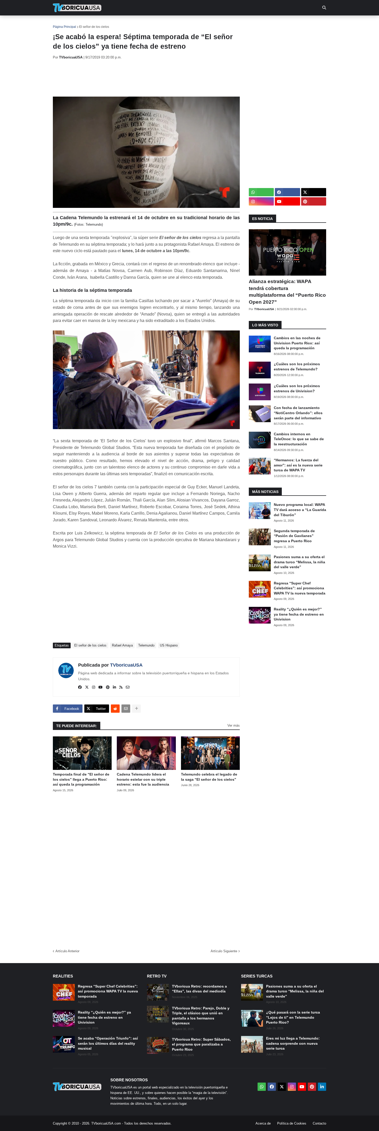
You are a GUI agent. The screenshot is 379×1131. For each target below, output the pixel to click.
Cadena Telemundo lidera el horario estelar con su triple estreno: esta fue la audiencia (143, 779)
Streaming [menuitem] (186, 23)
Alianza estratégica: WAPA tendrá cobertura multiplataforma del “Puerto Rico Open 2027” (287, 292)
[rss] (120, 687)
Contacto (319, 1123)
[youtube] (100, 687)
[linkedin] (114, 687)
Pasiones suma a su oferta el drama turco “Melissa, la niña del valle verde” (299, 562)
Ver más (233, 725)
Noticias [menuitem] (84, 23)
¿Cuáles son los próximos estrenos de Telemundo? (297, 366)
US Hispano (169, 645)
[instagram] (93, 687)
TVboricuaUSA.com (106, 1123)
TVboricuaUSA (126, 665)
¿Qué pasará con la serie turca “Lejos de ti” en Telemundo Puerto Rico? (293, 1017)
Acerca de (263, 1123)
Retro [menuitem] (241, 23)
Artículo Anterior (67, 951)
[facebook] (80, 687)
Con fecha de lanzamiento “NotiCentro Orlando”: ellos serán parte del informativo (298, 413)
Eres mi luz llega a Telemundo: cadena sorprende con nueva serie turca (293, 1043)
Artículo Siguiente (224, 951)
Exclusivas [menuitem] (216, 23)
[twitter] (87, 687)
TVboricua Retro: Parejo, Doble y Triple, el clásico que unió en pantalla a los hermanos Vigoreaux (200, 1015)
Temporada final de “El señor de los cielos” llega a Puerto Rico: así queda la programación (81, 779)
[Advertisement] (147, 78)
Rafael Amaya (122, 645)
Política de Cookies (291, 1123)
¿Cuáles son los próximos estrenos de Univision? (297, 388)
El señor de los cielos (94, 27)
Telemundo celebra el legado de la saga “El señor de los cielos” (209, 776)
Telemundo (146, 645)
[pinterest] (108, 687)
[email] (127, 687)
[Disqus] (146, 868)
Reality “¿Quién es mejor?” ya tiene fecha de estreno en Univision (299, 614)
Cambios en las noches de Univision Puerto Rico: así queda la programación (297, 343)
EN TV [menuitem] (109, 23)
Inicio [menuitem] (62, 23)
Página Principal (64, 27)
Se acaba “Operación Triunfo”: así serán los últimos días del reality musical (108, 1043)
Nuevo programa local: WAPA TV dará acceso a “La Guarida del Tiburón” (300, 510)
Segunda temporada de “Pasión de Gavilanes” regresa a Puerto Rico (294, 536)
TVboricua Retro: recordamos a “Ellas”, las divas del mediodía (199, 988)
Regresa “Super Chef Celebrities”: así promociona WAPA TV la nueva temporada (299, 588)
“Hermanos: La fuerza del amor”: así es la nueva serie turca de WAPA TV (298, 465)
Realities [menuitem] (135, 23)
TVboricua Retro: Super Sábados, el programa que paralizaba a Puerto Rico (201, 1044)
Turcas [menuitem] (160, 23)
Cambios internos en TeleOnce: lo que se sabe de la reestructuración (299, 439)
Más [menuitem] (259, 23)
